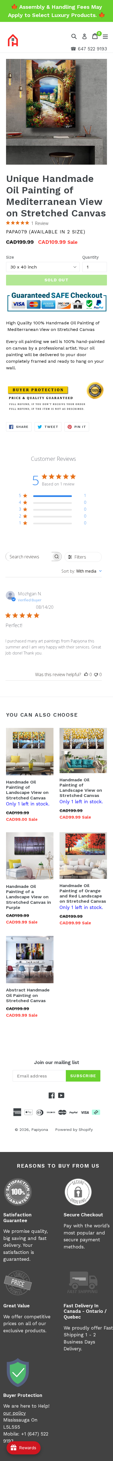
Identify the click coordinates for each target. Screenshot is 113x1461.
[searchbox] (29, 556)
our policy (14, 1413)
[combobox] (81, 571)
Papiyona (39, 1129)
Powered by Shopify (74, 1129)
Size (10, 257)
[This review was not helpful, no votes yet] (96, 674)
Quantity (90, 257)
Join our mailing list (56, 1062)
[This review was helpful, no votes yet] (86, 674)
